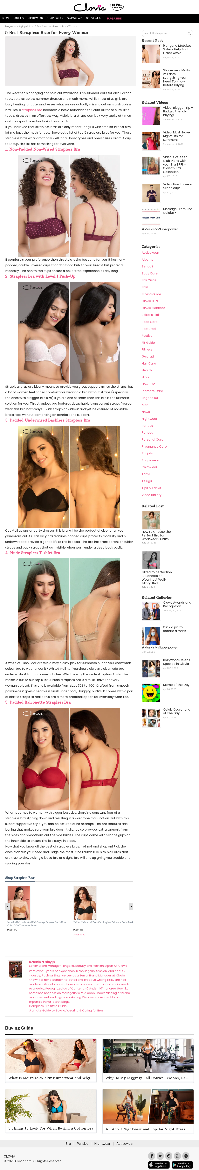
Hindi (145, 377)
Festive (147, 335)
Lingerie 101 (150, 398)
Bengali (147, 266)
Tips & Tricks (151, 488)
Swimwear (149, 467)
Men (145, 405)
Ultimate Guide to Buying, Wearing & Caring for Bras (66, 1010)
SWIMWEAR (74, 18)
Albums (147, 259)
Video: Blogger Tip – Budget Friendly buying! (178, 111)
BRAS (5, 18)
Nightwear (149, 418)
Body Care (150, 273)
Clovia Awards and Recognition (177, 604)
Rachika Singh (42, 962)
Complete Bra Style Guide (48, 1006)
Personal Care (152, 439)
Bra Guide (149, 280)
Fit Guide (148, 342)
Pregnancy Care (154, 446)
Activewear (150, 252)
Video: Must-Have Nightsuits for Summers (176, 136)
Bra (68, 1143)
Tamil (146, 474)
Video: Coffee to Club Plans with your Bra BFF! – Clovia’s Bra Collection (175, 164)
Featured (149, 329)
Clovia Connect (153, 308)
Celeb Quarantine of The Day (176, 711)
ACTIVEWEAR (94, 18)
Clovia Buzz (150, 301)
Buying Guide (25, 26)
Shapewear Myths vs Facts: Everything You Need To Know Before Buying (177, 77)
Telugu (147, 481)
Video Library (151, 495)
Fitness (147, 349)
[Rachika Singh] (15, 978)
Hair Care (149, 363)
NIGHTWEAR (35, 18)
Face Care (150, 322)
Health (147, 370)
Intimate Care (152, 391)
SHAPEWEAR (55, 18)
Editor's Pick (151, 315)
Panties (147, 425)
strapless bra (32, 110)
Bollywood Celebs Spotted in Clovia (176, 662)
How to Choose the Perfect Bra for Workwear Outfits (156, 535)
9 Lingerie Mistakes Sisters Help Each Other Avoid (177, 49)
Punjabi (147, 453)
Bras (145, 287)
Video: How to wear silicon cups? (177, 186)
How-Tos (148, 384)
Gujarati (148, 356)
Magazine (10, 26)
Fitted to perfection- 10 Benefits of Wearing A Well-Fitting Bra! (158, 577)
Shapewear (150, 460)
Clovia (122, 966)
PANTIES (18, 18)
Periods (147, 432)
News (146, 412)
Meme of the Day (176, 685)
